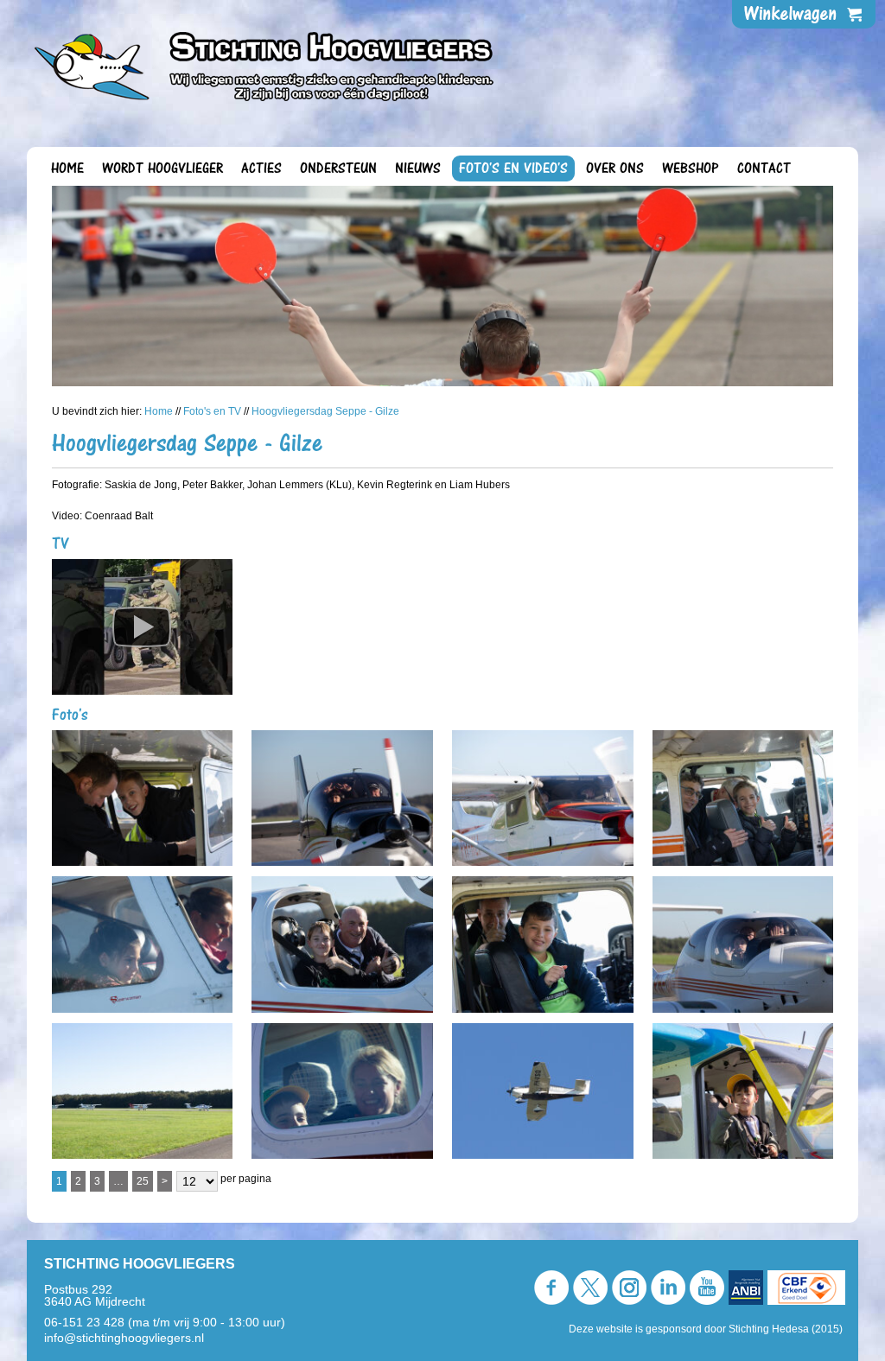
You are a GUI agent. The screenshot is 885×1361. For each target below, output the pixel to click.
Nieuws (418, 168)
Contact (764, 168)
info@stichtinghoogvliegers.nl (124, 1338)
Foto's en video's (513, 168)
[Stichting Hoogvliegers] (264, 61)
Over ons (615, 168)
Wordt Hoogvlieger (162, 168)
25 (143, 1181)
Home (67, 168)
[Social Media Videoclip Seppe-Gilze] (142, 632)
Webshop (690, 168)
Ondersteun (338, 168)
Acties (261, 168)
